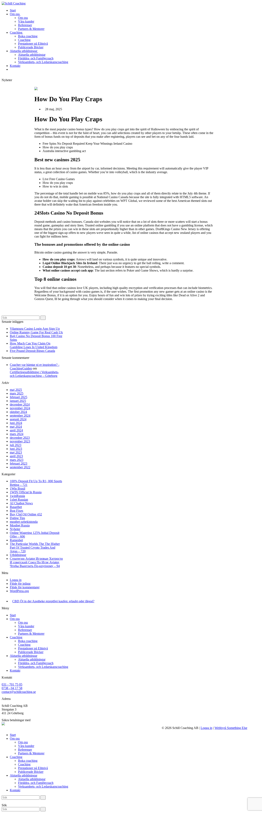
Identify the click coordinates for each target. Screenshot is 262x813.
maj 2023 (16, 452)
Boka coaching (27, 641)
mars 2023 (16, 460)
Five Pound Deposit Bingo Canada (32, 350)
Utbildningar (18, 555)
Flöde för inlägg (20, 583)
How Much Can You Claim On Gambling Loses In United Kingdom (33, 345)
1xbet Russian (19, 499)
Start (13, 615)
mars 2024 (16, 434)
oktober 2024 (18, 412)
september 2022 (20, 467)
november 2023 (20, 441)
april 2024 (16, 430)
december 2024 (20, 404)
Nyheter (15, 529)
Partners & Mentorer (31, 633)
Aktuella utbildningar (23, 655)
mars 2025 (16, 393)
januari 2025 (18, 401)
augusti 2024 (18, 419)
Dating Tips (17, 518)
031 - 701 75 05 (12, 684)
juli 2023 (15, 445)
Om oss (15, 619)
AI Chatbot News (21, 503)
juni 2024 (16, 423)
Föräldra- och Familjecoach (35, 663)
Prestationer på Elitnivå (33, 648)
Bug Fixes (16, 510)
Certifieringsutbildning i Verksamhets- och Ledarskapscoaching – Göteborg (34, 374)
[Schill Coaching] (14, 3)
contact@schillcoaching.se (19, 692)
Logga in (15, 580)
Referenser (25, 630)
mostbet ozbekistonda (24, 521)
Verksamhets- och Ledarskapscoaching (43, 667)
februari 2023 (18, 463)
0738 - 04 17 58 (12, 688)
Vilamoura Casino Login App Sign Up (35, 328)
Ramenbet (16, 540)
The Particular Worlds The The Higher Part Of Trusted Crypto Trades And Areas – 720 (35, 547)
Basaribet (16, 507)
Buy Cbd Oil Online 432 (26, 514)
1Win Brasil (17, 488)
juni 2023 (16, 448)
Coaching (16, 637)
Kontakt (15, 670)
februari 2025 (18, 397)
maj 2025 (16, 389)
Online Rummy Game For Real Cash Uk (36, 332)
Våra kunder (26, 626)
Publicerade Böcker (30, 652)
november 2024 (20, 408)
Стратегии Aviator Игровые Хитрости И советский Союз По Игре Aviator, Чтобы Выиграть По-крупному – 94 (36, 562)
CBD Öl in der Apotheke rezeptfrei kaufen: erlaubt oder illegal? (53, 601)
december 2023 (20, 437)
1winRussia (17, 496)
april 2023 (16, 456)
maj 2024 (16, 426)
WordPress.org (19, 591)
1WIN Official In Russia (26, 492)
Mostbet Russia (20, 525)
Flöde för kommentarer (25, 587)
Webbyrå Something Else (231, 728)
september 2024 (20, 415)
